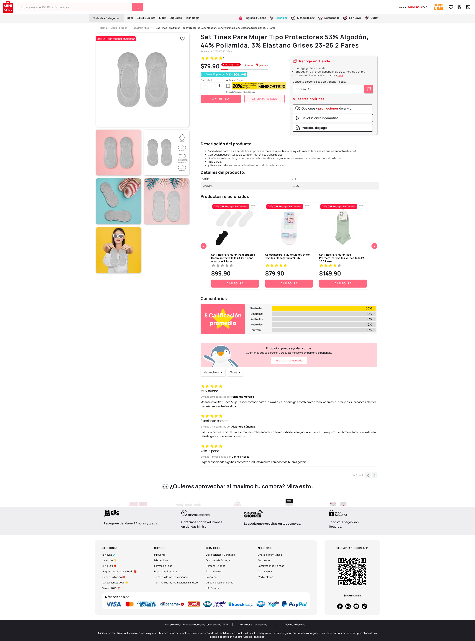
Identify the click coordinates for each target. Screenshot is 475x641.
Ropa (124, 28)
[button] (142, 80)
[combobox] (80, 7)
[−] (204, 85)
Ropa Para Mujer (141, 28)
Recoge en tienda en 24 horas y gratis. (131, 523)
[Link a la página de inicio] (104, 28)
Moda (114, 28)
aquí (340, 75)
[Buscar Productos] (138, 7)
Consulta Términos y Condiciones (240, 92)
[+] (219, 85)
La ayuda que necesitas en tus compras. (272, 523)
